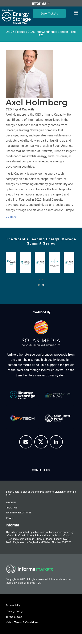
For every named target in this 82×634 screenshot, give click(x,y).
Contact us (41, 470)
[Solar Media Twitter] (41, 442)
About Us (12, 507)
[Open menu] (76, 12)
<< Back (11, 217)
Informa (11, 502)
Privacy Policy (14, 611)
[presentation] (39, 279)
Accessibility (13, 605)
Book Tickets (49, 13)
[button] (38, 285)
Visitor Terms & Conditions (22, 622)
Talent (10, 517)
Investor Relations (18, 512)
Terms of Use (14, 616)
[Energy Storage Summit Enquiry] (26, 442)
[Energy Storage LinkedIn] (56, 442)
